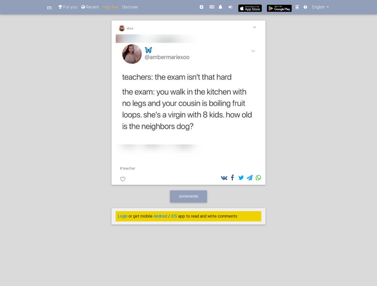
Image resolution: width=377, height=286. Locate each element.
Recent (92, 7)
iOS (174, 216)
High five (110, 7)
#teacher (127, 168)
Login (122, 216)
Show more (188, 196)
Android (160, 216)
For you (69, 7)
